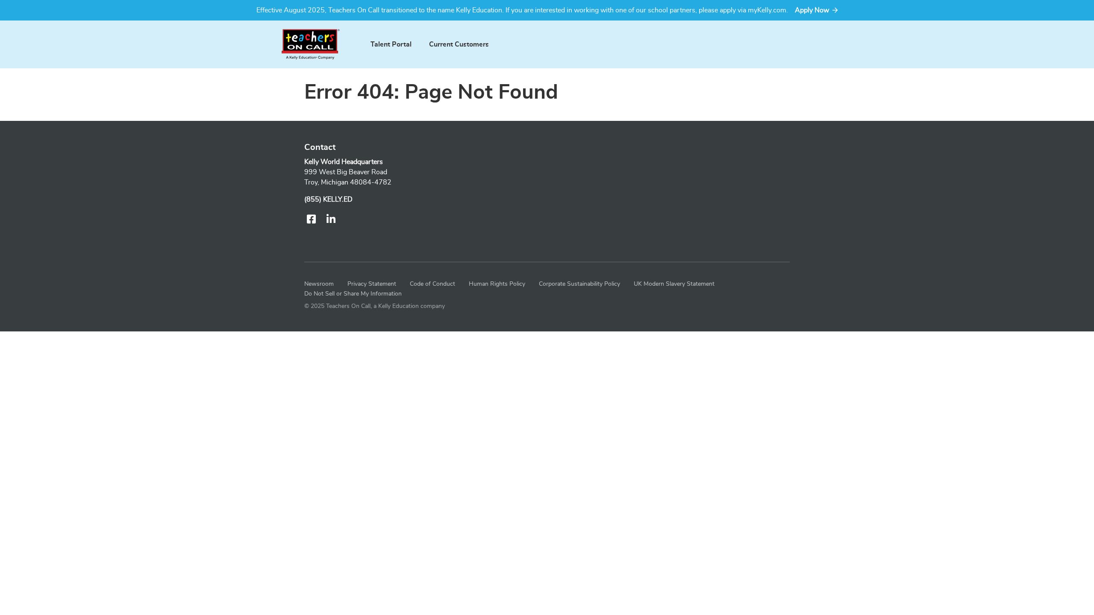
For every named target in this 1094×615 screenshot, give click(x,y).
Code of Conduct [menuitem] (432, 284)
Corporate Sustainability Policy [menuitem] (579, 284)
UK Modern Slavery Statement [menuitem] (674, 284)
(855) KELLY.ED (328, 199)
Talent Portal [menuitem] (391, 44)
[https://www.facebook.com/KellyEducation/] (311, 220)
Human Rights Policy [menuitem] (497, 284)
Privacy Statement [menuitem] (371, 284)
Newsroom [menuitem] (319, 284)
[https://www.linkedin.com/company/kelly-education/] (331, 220)
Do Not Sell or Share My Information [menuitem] (353, 294)
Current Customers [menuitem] (459, 44)
